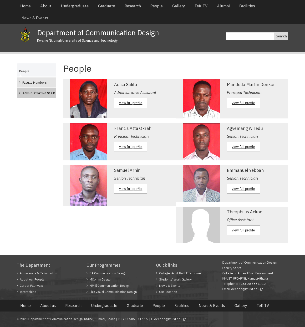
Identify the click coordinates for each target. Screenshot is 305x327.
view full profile (130, 103)
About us (48, 305)
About (45, 6)
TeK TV (201, 6)
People (156, 6)
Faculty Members (34, 82)
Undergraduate (75, 6)
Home (25, 6)
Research (133, 6)
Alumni (223, 6)
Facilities (247, 6)
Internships (28, 292)
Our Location (168, 292)
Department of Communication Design (98, 32)
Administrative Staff (39, 93)
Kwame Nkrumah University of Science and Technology (77, 40)
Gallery (178, 6)
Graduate (106, 6)
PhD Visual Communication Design (113, 292)
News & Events (34, 17)
